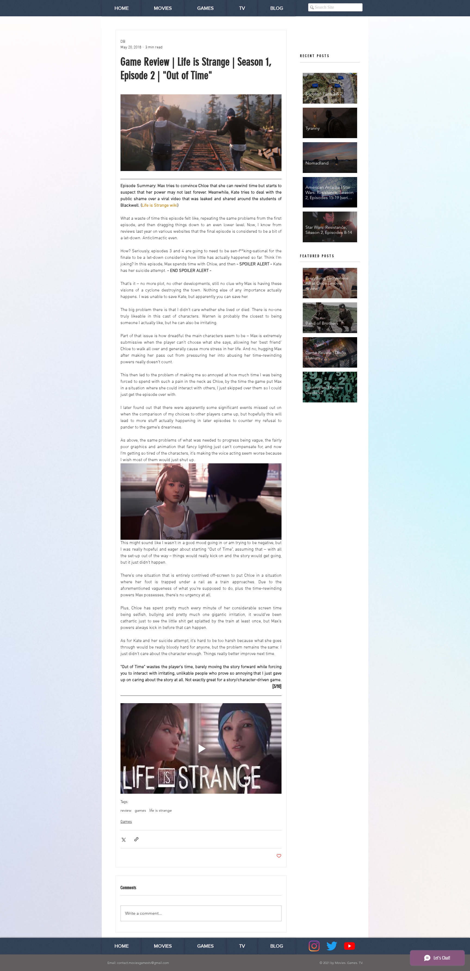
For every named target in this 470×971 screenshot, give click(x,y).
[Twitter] (331, 946)
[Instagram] (314, 946)
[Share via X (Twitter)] (123, 839)
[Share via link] (136, 839)
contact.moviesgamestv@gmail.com (143, 963)
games (140, 810)
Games (126, 822)
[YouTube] (349, 946)
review (125, 810)
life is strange (160, 810)
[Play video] (201, 748)
